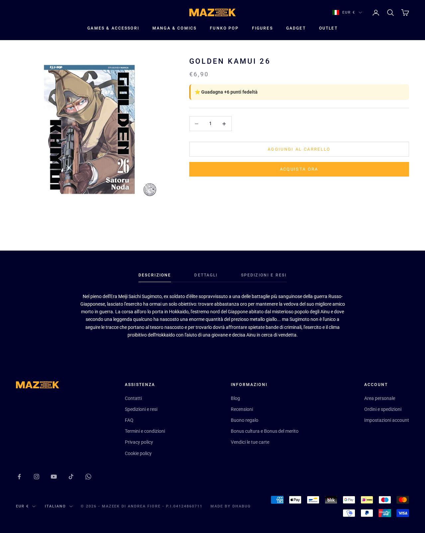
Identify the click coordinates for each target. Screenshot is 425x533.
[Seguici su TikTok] (71, 476)
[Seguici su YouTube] (53, 476)
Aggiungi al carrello (299, 149)
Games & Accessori (113, 28)
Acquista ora (299, 169)
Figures (262, 28)
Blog (235, 398)
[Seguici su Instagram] (36, 476)
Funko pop (224, 28)
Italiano (55, 506)
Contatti (133, 398)
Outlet (328, 28)
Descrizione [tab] (154, 275)
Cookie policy (138, 453)
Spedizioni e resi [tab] (264, 275)
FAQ (129, 420)
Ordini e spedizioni (382, 409)
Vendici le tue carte (250, 442)
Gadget (296, 28)
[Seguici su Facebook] (19, 476)
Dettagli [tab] (205, 275)
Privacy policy (139, 442)
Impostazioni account (386, 420)
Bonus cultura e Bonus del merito (264, 431)
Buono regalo (244, 420)
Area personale (379, 398)
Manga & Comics (174, 28)
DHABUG (241, 506)
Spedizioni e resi (141, 409)
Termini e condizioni (145, 431)
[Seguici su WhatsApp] (88, 476)
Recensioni (242, 409)
